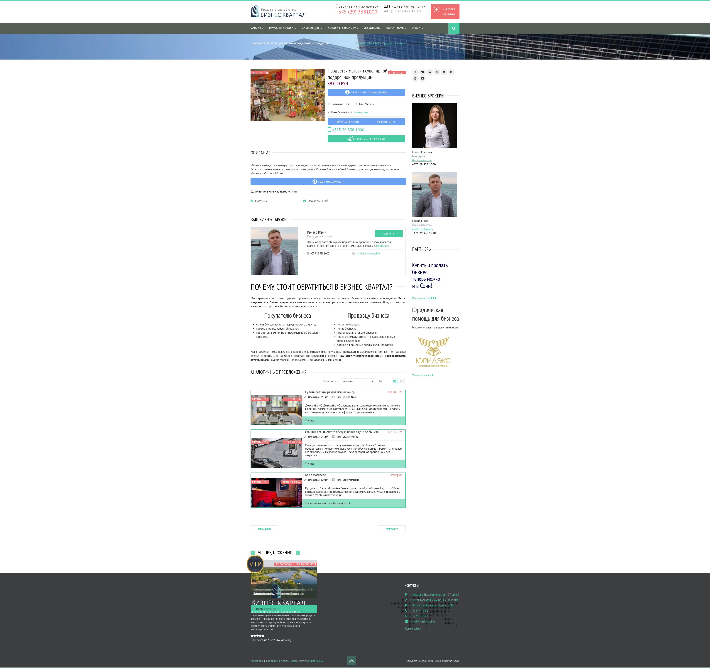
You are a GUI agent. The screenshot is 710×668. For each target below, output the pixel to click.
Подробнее (381, 245)
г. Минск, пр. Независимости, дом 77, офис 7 (434, 595)
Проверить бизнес (385, 122)
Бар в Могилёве (315, 475)
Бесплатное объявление (448, 11)
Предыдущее (264, 529)
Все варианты (421, 298)
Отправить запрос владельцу (369, 139)
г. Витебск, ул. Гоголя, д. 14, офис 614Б (432, 605)
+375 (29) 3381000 (356, 11)
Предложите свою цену (330, 181)
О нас (416, 28)
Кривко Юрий (316, 232)
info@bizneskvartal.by (402, 11)
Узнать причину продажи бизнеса (369, 92)
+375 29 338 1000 (347, 129)
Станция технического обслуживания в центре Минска (342, 431)
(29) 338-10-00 (419, 616)
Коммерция (310, 28)
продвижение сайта (277, 660)
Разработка (257, 660)
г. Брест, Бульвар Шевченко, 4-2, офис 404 (434, 600)
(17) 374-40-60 (419, 611)
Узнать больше (422, 375)
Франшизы (372, 28)
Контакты (388, 233)
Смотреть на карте (361, 112)
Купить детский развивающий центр (330, 392)
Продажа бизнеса (393, 43)
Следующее (392, 529)
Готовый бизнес (281, 28)
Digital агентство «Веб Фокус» (308, 660)
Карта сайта (413, 628)
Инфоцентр (395, 28)
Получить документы (347, 122)
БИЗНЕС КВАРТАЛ (368, 43)
